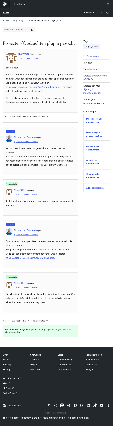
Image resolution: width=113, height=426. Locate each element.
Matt (6, 383)
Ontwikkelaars (65, 364)
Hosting (7, 364)
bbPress (8, 388)
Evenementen (92, 359)
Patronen (35, 369)
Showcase (35, 354)
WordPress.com (12, 378)
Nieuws (6, 359)
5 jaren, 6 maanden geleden (30, 58)
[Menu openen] (108, 4)
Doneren (91, 364)
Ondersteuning (65, 359)
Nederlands (15, 405)
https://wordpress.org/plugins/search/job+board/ (30, 257)
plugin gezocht (92, 46)
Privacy (6, 369)
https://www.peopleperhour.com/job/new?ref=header (32, 87)
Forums (6, 12)
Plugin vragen (19, 20)
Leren (61, 354)
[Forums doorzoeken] (32, 29)
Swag (89, 369)
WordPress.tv (66, 369)
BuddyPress (10, 393)
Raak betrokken (93, 354)
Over (5, 354)
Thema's (34, 359)
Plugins (33, 364)
